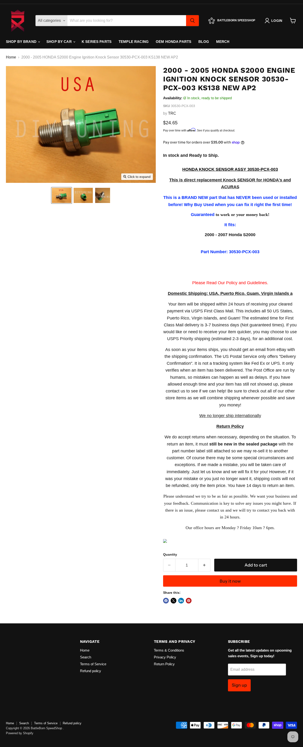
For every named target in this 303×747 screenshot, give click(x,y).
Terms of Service (93, 664)
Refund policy (90, 671)
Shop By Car (59, 42)
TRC (172, 113)
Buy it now (230, 581)
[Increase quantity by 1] (204, 565)
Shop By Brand (21, 42)
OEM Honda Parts (173, 42)
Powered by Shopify (19, 733)
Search (85, 657)
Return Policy (164, 664)
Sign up (239, 685)
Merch (223, 42)
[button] (61, 195)
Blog (203, 42)
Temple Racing (134, 42)
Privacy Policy (165, 657)
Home (11, 57)
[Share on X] (173, 600)
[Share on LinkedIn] (181, 600)
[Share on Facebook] (166, 600)
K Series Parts (96, 42)
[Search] (192, 20)
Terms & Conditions (169, 650)
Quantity (170, 554)
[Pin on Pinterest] (189, 600)
